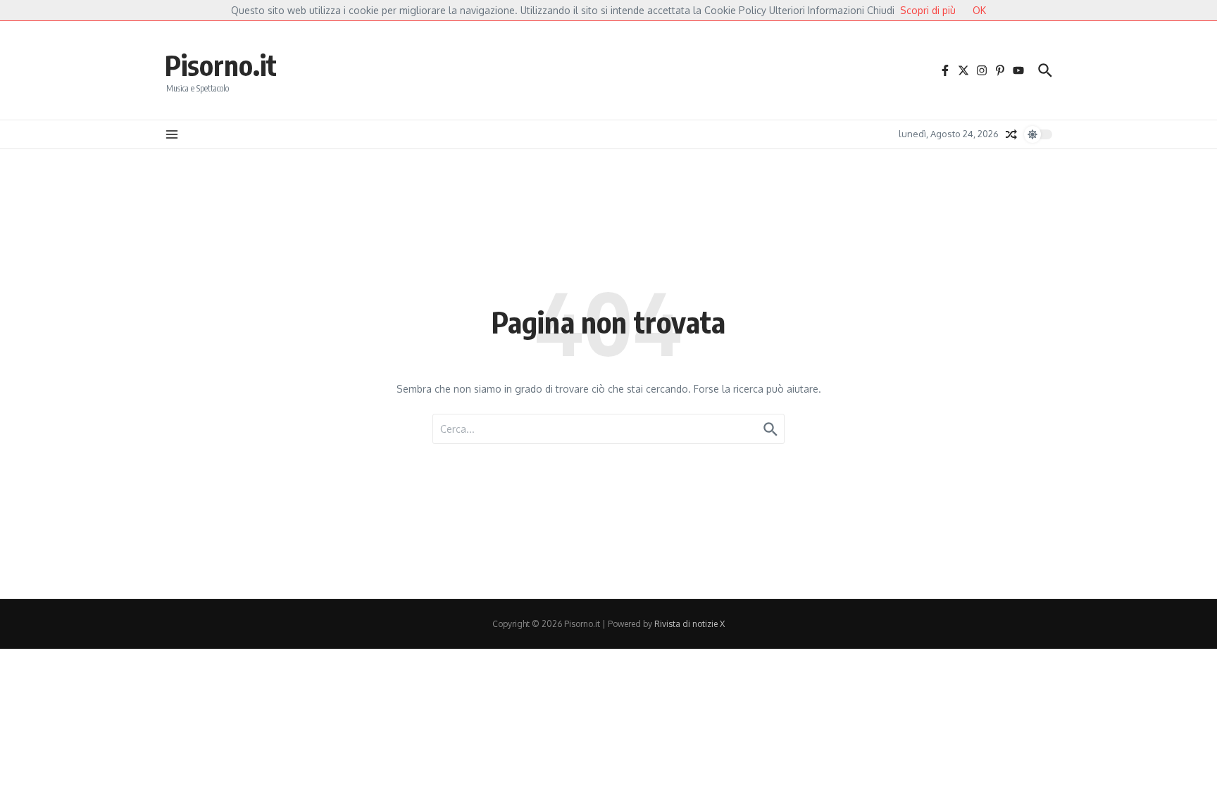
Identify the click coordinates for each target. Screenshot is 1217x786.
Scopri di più (928, 10)
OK (979, 10)
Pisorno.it (221, 64)
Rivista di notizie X (689, 624)
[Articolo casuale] (1011, 134)
